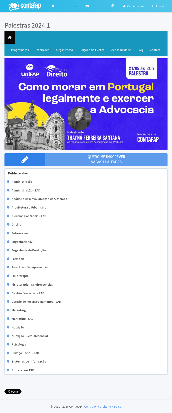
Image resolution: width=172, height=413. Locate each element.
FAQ (140, 50)
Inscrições (42, 50)
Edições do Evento (92, 50)
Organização (64, 50)
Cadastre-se (135, 6)
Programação (21, 50)
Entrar (159, 6)
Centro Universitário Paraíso (103, 406)
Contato (155, 50)
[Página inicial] (54, 6)
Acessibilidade (121, 50)
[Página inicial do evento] (9, 37)
